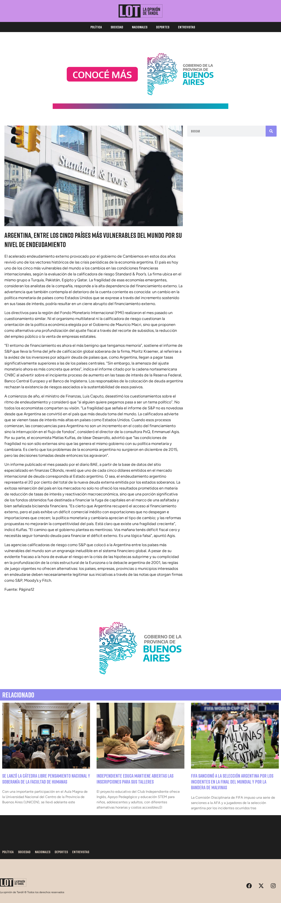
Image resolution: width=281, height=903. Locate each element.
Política (96, 27)
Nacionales (139, 27)
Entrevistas (186, 27)
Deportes (162, 27)
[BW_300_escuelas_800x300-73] (140, 107)
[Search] (271, 131)
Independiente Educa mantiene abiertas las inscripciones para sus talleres (135, 778)
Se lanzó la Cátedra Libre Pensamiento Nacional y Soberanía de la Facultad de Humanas (46, 778)
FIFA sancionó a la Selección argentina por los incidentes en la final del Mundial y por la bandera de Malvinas (232, 781)
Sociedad (117, 27)
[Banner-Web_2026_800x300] (140, 680)
